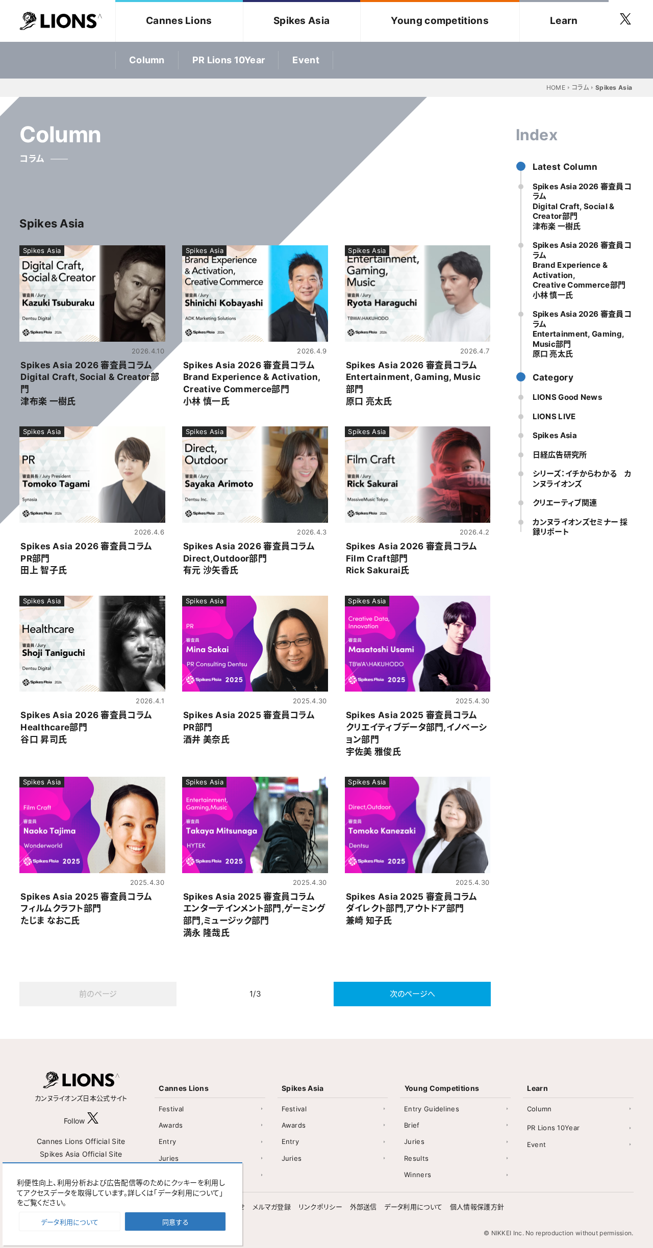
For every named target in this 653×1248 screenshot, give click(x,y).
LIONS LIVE (554, 416)
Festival (171, 1109)
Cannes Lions (179, 21)
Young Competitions (442, 1088)
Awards (171, 1125)
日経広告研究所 (560, 455)
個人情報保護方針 (477, 1207)
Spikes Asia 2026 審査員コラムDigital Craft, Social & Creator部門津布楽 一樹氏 (582, 206)
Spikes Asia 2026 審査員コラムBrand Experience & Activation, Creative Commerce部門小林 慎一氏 (582, 270)
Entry (168, 1141)
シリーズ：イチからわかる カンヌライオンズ (582, 479)
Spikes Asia (301, 21)
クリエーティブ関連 (565, 503)
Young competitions (439, 21)
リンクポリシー (320, 1207)
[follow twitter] (625, 21)
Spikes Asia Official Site (81, 1154)
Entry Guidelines (431, 1109)
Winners (417, 1174)
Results (416, 1158)
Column (147, 60)
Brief (412, 1125)
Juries (169, 1158)
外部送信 (363, 1207)
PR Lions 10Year (228, 60)
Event (305, 60)
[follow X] (92, 1121)
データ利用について (413, 1207)
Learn (564, 21)
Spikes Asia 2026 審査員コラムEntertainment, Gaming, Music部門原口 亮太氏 (582, 334)
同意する (175, 1222)
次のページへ (413, 994)
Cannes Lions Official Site (81, 1141)
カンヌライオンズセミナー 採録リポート (580, 527)
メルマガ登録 (272, 1207)
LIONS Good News (567, 397)
